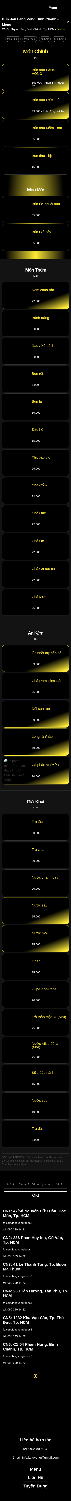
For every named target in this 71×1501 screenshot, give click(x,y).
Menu (53, 7)
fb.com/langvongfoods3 (17, 1276)
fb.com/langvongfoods (17, 1249)
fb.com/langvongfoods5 (17, 1329)
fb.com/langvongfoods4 (17, 1302)
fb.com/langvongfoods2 (17, 1222)
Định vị (61, 29)
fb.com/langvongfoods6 (17, 1356)
